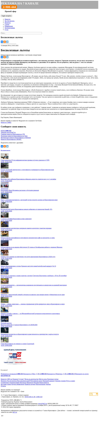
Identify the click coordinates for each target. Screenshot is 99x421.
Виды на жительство (31, 379)
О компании (5, 382)
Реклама (36, 382)
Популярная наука (36, 381)
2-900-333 (39, 397)
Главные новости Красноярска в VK (13, 134)
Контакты (23, 382)
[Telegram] (7, 42)
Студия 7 (21, 379)
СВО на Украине (12, 379)
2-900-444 (9, 7)
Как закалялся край (23, 381)
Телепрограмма (10, 28)
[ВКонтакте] (2, 42)
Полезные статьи (52, 379)
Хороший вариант (49, 381)
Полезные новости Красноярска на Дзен (14, 136)
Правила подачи (30, 384)
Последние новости (5, 150)
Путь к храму (70, 381)
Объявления (9, 26)
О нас (6, 29)
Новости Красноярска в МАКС (11, 139)
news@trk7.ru (11, 132)
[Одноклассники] (4, 42)
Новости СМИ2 (6, 122)
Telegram (3, 132)
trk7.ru (15, 412)
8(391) (6, 131)
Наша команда (44, 382)
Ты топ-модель (9, 21)
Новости (7, 19)
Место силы (43, 379)
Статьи (7, 24)
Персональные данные (43, 384)
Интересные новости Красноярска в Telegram (16, 137)
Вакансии (30, 382)
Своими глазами (60, 381)
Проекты (8, 22)
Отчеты (3, 386)
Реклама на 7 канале (20, 3)
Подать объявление (17, 384)
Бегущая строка (6, 384)
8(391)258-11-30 (30, 397)
